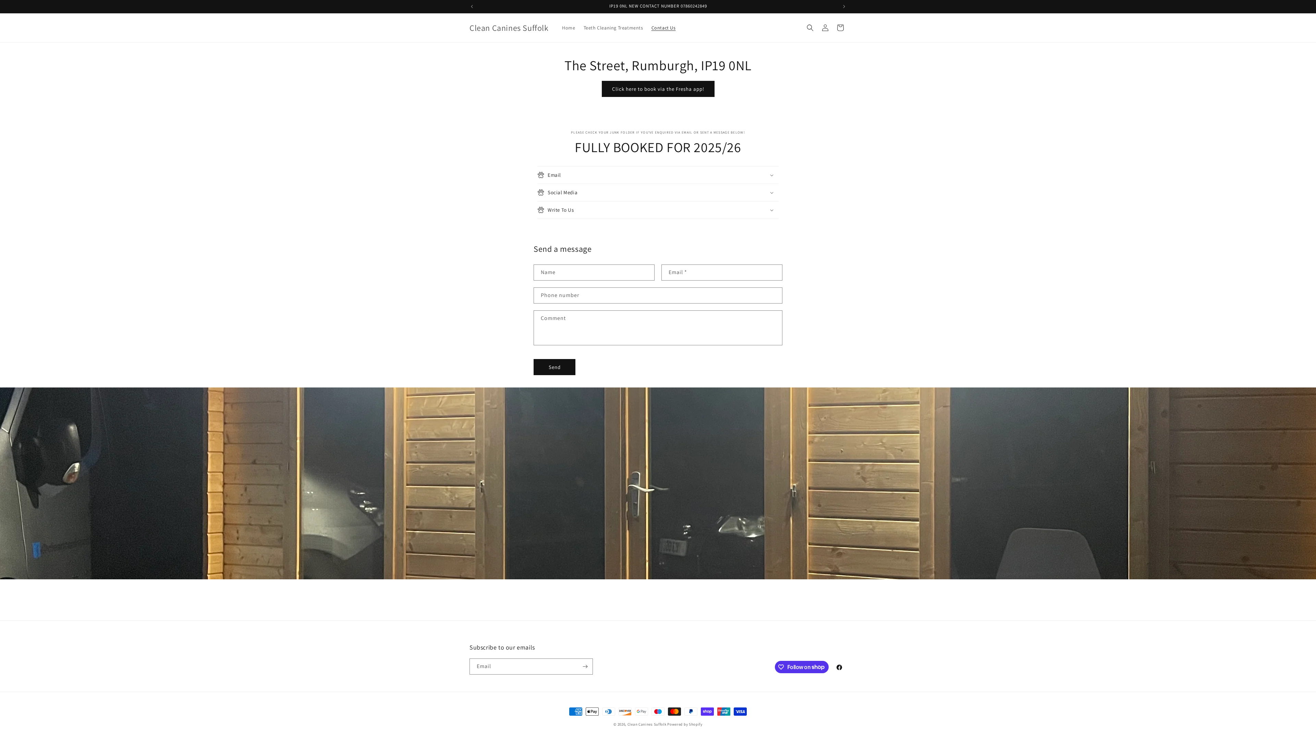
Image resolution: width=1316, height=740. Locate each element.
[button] (810, 27)
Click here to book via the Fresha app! (658, 89)
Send (555, 367)
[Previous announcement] (471, 6)
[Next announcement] (844, 6)
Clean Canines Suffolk (647, 724)
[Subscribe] (585, 666)
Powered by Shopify (685, 724)
